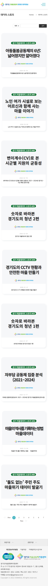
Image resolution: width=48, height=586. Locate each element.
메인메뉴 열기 (44, 4)
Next (21, 521)
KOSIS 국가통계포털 (24, 537)
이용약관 (23, 550)
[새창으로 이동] (8, 556)
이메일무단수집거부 (35, 550)
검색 (43, 26)
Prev (9, 517)
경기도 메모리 (24, 528)
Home (31, 15)
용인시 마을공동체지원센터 (24, 537)
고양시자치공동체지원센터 (24, 528)
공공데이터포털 (24, 532)
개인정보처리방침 (12, 550)
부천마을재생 (24, 532)
